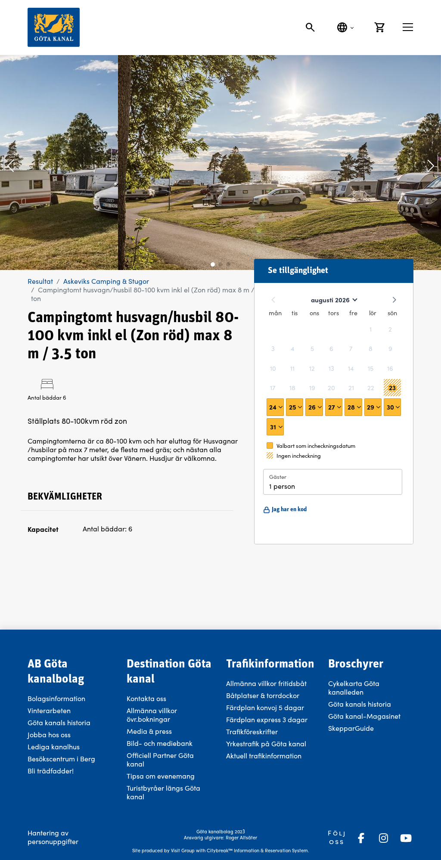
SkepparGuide (351, 728)
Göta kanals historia (59, 722)
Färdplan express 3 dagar (266, 719)
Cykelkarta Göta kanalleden (353, 687)
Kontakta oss (146, 698)
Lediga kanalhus (54, 746)
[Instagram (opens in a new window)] (383, 838)
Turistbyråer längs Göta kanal (163, 792)
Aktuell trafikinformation (264, 755)
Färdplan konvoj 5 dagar (265, 707)
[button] (10, 166)
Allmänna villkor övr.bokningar (152, 714)
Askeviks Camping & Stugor (106, 281)
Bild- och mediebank (160, 743)
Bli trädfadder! (51, 770)
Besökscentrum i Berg (61, 758)
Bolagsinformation (56, 698)
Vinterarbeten (49, 710)
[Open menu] (407, 27)
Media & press (149, 731)
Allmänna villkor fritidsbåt (266, 683)
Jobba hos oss (49, 734)
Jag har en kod (289, 509)
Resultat (40, 281)
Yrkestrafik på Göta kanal (266, 743)
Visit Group (183, 850)
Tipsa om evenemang (161, 775)
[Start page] (54, 27)
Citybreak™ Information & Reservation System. (258, 850)
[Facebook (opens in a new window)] (361, 838)
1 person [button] (282, 486)
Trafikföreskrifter (252, 731)
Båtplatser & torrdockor (262, 695)
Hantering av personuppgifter (53, 837)
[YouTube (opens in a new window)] (405, 838)
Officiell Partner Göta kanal (160, 759)
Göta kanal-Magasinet (364, 715)
